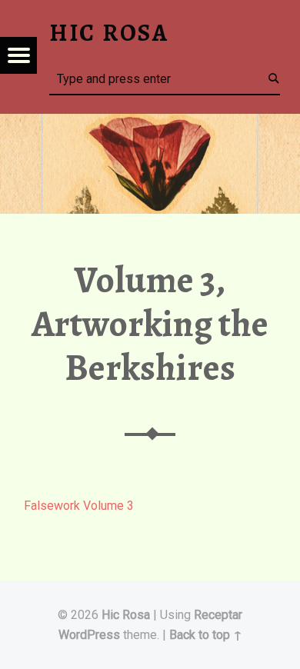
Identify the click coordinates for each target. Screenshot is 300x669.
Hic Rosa (126, 614)
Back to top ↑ (205, 634)
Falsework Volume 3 (79, 505)
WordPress (89, 634)
